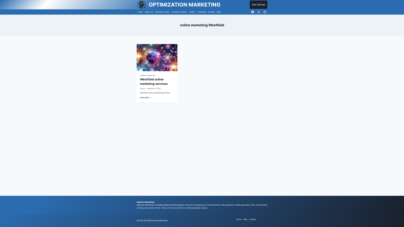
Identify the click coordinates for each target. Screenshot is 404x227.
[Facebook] (252, 12)
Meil (143, 88)
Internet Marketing (147, 75)
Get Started (258, 4)
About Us (149, 12)
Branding (202, 12)
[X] (258, 12)
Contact (211, 12)
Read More (145, 97)
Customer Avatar (162, 12)
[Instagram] (264, 12)
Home (140, 12)
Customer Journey (179, 12)
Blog (219, 12)
